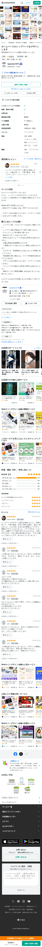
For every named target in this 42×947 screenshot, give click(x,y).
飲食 (25, 149)
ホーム (3, 42)
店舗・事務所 (28, 136)
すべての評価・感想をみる (33, 159)
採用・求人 (27, 145)
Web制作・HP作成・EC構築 (18, 42)
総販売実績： (13, 66)
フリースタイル (28, 132)
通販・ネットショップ (30, 142)
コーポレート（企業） (30, 139)
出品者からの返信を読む (9, 543)
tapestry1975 (14, 288)
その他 (35, 145)
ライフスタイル (33, 149)
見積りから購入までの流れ (22, 89)
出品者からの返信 (11, 181)
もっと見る (9, 177)
